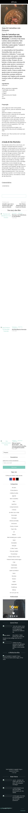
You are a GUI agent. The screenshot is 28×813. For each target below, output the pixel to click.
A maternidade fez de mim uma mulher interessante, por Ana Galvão (18, 790)
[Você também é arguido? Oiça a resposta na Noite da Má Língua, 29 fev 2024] (14, 711)
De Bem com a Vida (14, 512)
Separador (14, 584)
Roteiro (14, 579)
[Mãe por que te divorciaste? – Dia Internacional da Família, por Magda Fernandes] (6, 443)
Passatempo (14, 554)
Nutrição (14, 545)
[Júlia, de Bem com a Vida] (14, 2)
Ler (14, 532)
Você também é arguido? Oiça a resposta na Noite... (14, 770)
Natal (14, 540)
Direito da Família (14, 520)
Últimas (14, 590)
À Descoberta (14, 490)
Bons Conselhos (14, 498)
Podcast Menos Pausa (14, 556)
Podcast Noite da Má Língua (14, 559)
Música (14, 534)
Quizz (14, 573)
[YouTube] (14, 479)
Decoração (14, 515)
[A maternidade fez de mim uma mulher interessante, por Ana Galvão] (7, 790)
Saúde (14, 581)
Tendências (14, 587)
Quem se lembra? (14, 570)
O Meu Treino (14, 548)
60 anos (14, 487)
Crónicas (14, 440)
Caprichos (14, 504)
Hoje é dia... (4, 26)
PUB (14, 562)
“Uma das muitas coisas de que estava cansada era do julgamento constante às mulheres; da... (19, 629)
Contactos (22, 810)
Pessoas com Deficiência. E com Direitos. (19, 215)
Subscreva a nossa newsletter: (11, 460)
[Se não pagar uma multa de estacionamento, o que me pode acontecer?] (7, 798)
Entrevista (14, 523)
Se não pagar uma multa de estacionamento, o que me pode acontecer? (19, 798)
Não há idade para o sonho (14, 537)
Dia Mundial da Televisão (19, 329)
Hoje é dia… (14, 529)
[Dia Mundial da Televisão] (6, 382)
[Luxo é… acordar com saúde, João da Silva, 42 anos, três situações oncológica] (7, 782)
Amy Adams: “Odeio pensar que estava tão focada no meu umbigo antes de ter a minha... (13, 637)
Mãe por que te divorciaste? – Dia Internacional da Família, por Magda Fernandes (19, 445)
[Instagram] (17, 479)
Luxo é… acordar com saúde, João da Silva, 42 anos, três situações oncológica (19, 782)
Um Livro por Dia (14, 592)
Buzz (14, 501)
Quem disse (14, 567)
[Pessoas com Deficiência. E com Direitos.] (6, 269)
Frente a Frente (14, 526)
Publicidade (14, 565)
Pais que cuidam (14, 551)
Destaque (14, 213)
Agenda (14, 496)
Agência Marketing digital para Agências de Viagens (15, 808)
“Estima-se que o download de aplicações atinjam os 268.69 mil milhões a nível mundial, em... (19, 645)
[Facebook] (10, 479)
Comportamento (14, 507)
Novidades (15, 328)
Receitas (14, 576)
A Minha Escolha (14, 493)
